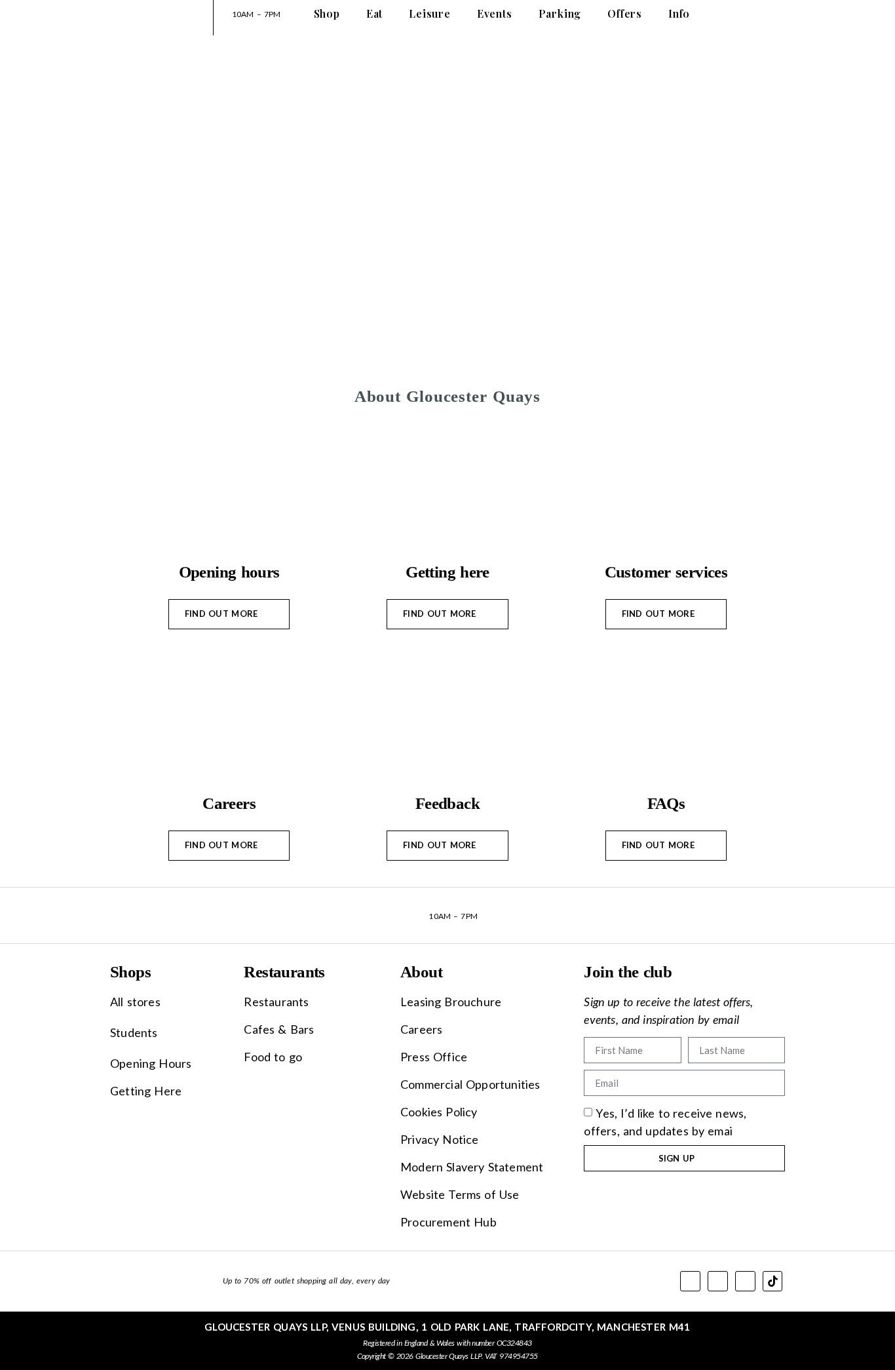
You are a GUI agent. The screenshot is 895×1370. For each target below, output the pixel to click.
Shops (130, 972)
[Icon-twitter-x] (718, 1281)
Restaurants (284, 972)
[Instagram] (745, 1281)
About (421, 972)
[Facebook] (690, 1281)
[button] (666, 846)
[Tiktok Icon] (773, 1281)
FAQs (666, 803)
